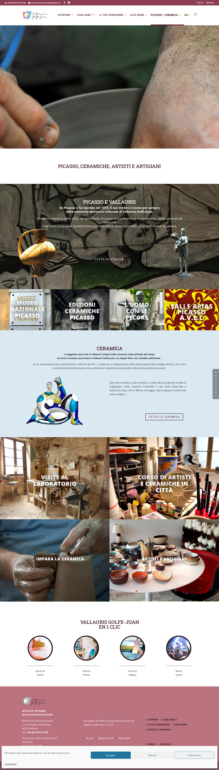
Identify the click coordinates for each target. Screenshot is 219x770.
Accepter (111, 755)
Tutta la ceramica (164, 416)
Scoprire (64, 15)
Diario (200, 3)
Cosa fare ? (85, 15)
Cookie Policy (11, 764)
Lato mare (137, 15)
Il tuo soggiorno (111, 15)
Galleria (210, 3)
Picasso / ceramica (164, 15)
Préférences (194, 755)
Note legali (124, 738)
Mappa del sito (106, 738)
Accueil (89, 738)
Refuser (152, 755)
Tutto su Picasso (109, 259)
